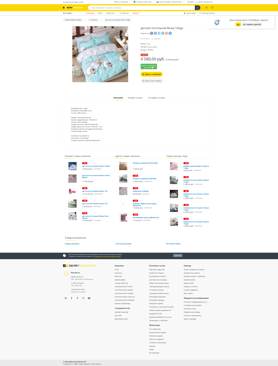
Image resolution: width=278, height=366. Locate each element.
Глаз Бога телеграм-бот (192, 315)
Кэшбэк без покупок (156, 273)
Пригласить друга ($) (156, 270)
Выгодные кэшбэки (156, 303)
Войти (191, 2)
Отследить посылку (156, 290)
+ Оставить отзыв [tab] (156, 97)
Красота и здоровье (156, 339)
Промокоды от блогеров (158, 320)
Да (238, 24)
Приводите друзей (208, 13)
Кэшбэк (100, 13)
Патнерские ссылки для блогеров (161, 307)
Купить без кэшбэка (153, 81)
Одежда (152, 346)
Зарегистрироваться (205, 2)
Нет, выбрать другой (252, 24)
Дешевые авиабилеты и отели (160, 317)
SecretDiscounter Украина (124, 290)
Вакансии (118, 276)
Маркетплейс (188, 283)
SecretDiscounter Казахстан (125, 297)
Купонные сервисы (156, 336)
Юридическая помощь (192, 312)
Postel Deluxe (152, 47)
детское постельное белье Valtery (96, 166)
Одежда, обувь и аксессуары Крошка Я (144, 205)
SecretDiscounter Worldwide (124, 300)
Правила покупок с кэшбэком (194, 276)
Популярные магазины (157, 297)
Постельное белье (173, 244)
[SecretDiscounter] (73, 7)
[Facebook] (71, 298)
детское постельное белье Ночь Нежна (95, 217)
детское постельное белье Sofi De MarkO (96, 176)
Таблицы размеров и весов (159, 286)
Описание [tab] (118, 97)
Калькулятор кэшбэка (191, 273)
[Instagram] (83, 298)
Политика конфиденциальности (195, 302)
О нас (117, 270)
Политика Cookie (190, 309)
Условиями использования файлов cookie (107, 256)
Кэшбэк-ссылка (135, 97)
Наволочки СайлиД (140, 191)
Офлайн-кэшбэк (189, 280)
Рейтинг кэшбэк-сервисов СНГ (160, 310)
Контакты (118, 273)
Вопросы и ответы (190, 286)
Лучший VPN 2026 (155, 314)
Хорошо (178, 255)
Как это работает (122, 2)
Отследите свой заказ (143, 2)
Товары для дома (72, 244)
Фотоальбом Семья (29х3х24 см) (146, 218)
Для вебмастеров (121, 319)
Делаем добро (191, 13)
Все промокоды (155, 329)
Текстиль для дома (123, 244)
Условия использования (192, 305)
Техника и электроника (157, 343)
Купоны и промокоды (122, 303)
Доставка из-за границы (158, 280)
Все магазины (154, 353)
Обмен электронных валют (159, 283)
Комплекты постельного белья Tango (196, 181)
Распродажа (90, 13)
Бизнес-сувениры (190, 319)
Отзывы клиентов (121, 283)
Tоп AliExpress (124, 13)
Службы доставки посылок (159, 293)
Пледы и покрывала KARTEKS (144, 179)
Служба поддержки (191, 290)
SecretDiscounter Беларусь (124, 293)
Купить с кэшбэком (153, 74)
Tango (148, 44)
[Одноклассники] (77, 298)
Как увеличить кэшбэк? (157, 276)
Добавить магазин (121, 312)
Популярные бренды (156, 300)
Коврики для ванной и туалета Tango (196, 167)
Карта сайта (188, 293)
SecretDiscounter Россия (123, 286)
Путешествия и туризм (157, 332)
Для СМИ (118, 315)
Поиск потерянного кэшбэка (194, 270)
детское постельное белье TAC (95, 191)
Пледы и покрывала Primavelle (145, 163)
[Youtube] (89, 298)
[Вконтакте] (65, 298)
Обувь (151, 349)
